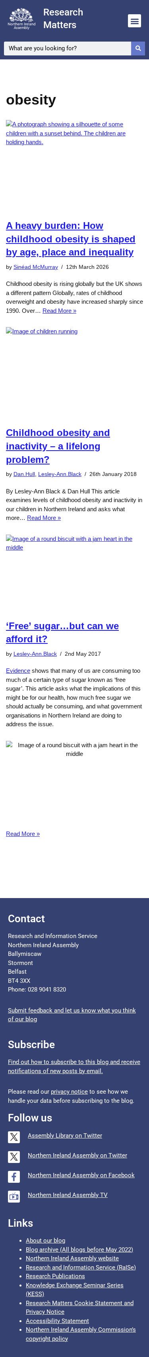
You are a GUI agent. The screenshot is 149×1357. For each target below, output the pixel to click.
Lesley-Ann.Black (59, 474)
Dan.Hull (24, 474)
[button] (134, 20)
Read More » (59, 310)
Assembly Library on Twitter (65, 1135)
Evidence (18, 670)
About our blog (45, 1240)
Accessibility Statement (57, 1321)
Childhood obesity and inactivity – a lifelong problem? (58, 445)
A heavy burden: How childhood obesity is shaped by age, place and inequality (70, 238)
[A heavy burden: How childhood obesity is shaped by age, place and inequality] (74, 165)
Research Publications (55, 1276)
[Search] (138, 48)
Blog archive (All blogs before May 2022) (79, 1249)
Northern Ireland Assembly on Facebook (81, 1175)
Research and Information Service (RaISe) (81, 1267)
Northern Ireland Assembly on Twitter (77, 1155)
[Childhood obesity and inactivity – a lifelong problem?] (74, 372)
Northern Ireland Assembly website (72, 1258)
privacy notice (69, 1091)
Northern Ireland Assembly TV (68, 1195)
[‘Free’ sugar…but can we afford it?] (74, 573)
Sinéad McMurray (36, 267)
